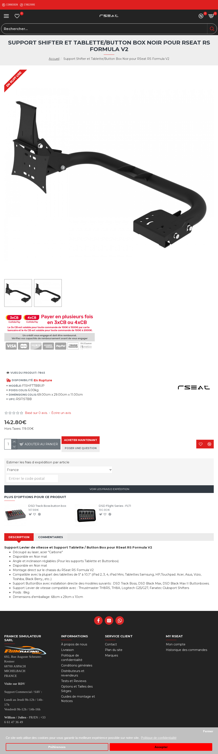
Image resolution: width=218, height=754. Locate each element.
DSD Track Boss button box (47, 505)
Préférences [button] (57, 747)
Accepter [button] (161, 747)
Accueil (54, 59)
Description (19, 537)
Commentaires (50, 537)
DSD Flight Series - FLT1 (115, 505)
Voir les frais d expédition (109, 489)
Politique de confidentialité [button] (158, 738)
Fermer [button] (208, 731)
